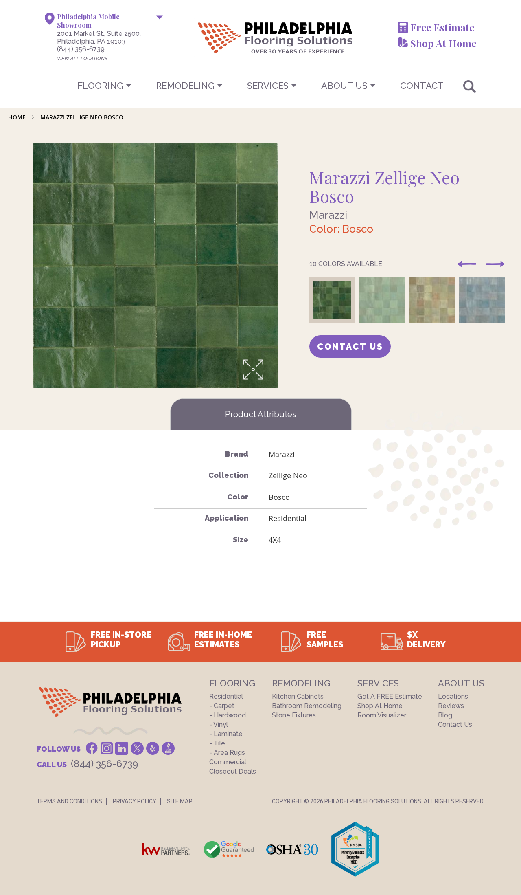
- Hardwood (227, 715)
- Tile (217, 743)
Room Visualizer (381, 715)
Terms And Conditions (69, 801)
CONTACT (422, 85)
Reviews (451, 706)
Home (17, 117)
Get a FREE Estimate (389, 696)
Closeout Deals (232, 771)
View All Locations (82, 59)
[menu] (260, 85)
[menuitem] (260, 85)
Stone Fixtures (294, 715)
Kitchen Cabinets (298, 696)
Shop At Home (443, 43)
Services (268, 85)
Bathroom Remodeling (306, 706)
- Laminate (226, 734)
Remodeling (185, 85)
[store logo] (235, 37)
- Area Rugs (227, 752)
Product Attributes (260, 414)
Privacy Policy (134, 801)
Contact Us (455, 724)
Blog (445, 715)
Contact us (350, 346)
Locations (453, 696)
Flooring (100, 85)
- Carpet (221, 706)
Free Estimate (442, 27)
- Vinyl (218, 724)
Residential (226, 696)
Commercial (227, 762)
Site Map (180, 801)
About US (344, 85)
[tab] (261, 414)
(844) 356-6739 (81, 49)
